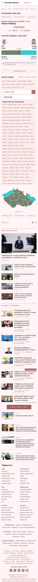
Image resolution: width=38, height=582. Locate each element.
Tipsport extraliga (6, 494)
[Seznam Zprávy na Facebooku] (11, 570)
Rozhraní (31, 161)
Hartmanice (25, 123)
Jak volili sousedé (31, 17)
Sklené (17, 167)
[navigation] (2, 2)
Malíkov (4, 145)
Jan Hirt (22, 476)
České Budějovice (11, 81)
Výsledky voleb (5, 476)
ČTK (27, 316)
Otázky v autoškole (25, 517)
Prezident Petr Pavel (19, 17)
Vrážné (19, 183)
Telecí (23, 174)
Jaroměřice (11, 133)
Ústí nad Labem (16, 87)
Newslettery (30, 561)
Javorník (24, 133)
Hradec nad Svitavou (16, 126)
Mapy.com (18, 525)
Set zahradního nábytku (25, 534)
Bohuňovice (30, 107)
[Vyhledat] (33, 92)
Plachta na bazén (21, 532)
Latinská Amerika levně (7, 517)
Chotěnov (11, 130)
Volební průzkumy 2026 (7, 474)
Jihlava (30, 81)
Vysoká (24, 183)
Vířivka (23, 537)
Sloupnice (28, 167)
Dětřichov (29, 117)
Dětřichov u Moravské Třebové (11, 120)
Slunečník (8, 534)
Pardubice (31, 84)
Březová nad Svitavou (14, 114)
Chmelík (26, 126)
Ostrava (25, 84)
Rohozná (25, 161)
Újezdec (22, 177)
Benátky (30, 104)
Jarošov (18, 133)
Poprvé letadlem (6, 510)
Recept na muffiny (25, 492)
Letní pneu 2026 (24, 508)
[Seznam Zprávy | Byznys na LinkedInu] (27, 570)
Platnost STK (23, 520)
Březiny (4, 114)
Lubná (28, 142)
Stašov (12, 171)
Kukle (27, 139)
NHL (2, 502)
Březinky (27, 111)
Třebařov (15, 177)
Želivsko (29, 183)
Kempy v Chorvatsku (7, 508)
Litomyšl (22, 142)
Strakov (18, 171)
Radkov (19, 161)
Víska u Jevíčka (20, 180)
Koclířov (4, 139)
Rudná (10, 164)
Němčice (10, 152)
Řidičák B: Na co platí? (26, 515)
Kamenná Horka (25, 136)
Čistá (18, 117)
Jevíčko (4, 136)
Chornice (5, 130)
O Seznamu (15, 551)
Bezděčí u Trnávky (7, 107)
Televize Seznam (25, 559)
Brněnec (15, 111)
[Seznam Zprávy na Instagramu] (19, 570)
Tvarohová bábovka (25, 497)
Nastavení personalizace (24, 563)
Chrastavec (25, 130)
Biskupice (17, 107)
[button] (19, 243)
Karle (32, 136)
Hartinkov (17, 123)
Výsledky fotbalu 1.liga (7, 492)
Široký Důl (12, 174)
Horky (31, 123)
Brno (3, 81)
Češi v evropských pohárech (27, 527)
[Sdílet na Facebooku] (33, 222)
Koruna (17, 139)
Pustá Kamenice (29, 158)
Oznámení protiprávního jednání (18, 557)
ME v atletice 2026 (6, 497)
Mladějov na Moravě (8, 148)
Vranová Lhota (11, 183)
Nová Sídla (17, 152)
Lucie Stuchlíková (22, 330)
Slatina (22, 167)
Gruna (12, 123)
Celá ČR (21, 77)
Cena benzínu (14, 527)
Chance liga (4, 490)
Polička (30, 155)
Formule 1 (4, 499)
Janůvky (4, 133)
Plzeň (4, 87)
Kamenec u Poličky (13, 136)
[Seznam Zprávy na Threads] (23, 570)
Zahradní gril (16, 537)
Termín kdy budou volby (8, 479)
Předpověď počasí (27, 525)
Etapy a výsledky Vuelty (26, 474)
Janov (32, 130)
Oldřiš (4, 155)
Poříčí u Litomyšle (13, 158)
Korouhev (11, 139)
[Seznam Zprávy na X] (15, 570)
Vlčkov (4, 183)
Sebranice (5, 167)
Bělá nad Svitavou (12, 104)
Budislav (24, 114)
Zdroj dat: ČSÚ (19, 211)
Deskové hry (24, 543)
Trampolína (30, 532)
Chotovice (18, 130)
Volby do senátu (5, 481)
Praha (8, 87)
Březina (21, 111)
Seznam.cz (27, 2)
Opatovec (15, 155)
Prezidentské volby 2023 (11, 13)
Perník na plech (24, 502)
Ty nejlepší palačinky (26, 490)
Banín (4, 104)
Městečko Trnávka (13, 145)
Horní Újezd (5, 126)
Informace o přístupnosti (18, 555)
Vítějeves (28, 180)
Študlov (18, 174)
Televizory (31, 543)
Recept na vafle (24, 499)
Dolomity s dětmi (6, 520)
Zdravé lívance (24, 494)
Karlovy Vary (6, 84)
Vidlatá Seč (11, 180)
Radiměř (13, 161)
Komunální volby (6, 483)
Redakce (13, 553)
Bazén (14, 532)
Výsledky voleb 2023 (6, 17)
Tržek (10, 177)
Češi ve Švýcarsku (6, 515)
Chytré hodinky (13, 546)
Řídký (28, 164)
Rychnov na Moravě (19, 164)
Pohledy (25, 155)
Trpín (27, 174)
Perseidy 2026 (6, 527)
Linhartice (16, 142)
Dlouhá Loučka (25, 120)
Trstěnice (5, 177)
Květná (4, 142)
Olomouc (18, 84)
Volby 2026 (4, 471)
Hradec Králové (22, 81)
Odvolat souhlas (10, 563)
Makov (32, 142)
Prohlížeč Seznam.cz (12, 559)
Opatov (9, 155)
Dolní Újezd (5, 123)
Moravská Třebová (27, 148)
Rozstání (4, 164)
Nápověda (29, 551)
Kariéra (22, 551)
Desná (23, 117)
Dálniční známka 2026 (26, 510)
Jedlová (30, 133)
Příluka (21, 158)
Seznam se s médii (9, 561)
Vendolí (4, 180)
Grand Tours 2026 (25, 483)
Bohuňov (23, 107)
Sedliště (11, 167)
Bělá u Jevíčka (22, 104)
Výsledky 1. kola (20, 71)
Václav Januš (30, 402)
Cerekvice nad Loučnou (9, 117)
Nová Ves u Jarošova (28, 152)
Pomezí (4, 158)
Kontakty (7, 553)
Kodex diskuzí (20, 561)
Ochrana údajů (28, 553)
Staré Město (5, 171)
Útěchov (27, 177)
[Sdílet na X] (36, 222)
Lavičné (9, 142)
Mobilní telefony (20, 541)
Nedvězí (4, 152)
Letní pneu (16, 543)
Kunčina (32, 139)
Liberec (13, 84)
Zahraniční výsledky (31, 77)
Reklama (20, 553)
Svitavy (32, 171)
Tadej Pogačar (24, 479)
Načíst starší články (19, 407)
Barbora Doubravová (23, 365)
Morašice (18, 148)
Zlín (23, 87)
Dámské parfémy (7, 543)
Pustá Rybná (6, 161)
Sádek (32, 164)
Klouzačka (14, 534)
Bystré (29, 114)
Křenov (22, 139)
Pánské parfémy (23, 546)
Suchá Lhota (24, 171)
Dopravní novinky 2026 (26, 513)
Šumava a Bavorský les (7, 513)
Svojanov (5, 174)
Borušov (10, 111)
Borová (4, 111)
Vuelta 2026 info (24, 471)
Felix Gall (22, 481)
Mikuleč (22, 145)
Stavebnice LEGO (30, 541)
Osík (20, 155)
